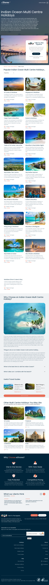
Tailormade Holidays (19, 548)
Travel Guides (20, 554)
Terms (22, 570)
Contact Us (45, 548)
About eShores (44, 545)
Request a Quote (36, 53)
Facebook (45, 564)
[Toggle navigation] (47, 3)
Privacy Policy (20, 567)
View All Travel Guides (24, 395)
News (46, 551)
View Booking (21, 561)
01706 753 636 (36, 57)
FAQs (46, 554)
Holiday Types (20, 551)
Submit (29, 538)
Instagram (45, 561)
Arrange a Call (34, 515)
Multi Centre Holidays (19, 545)
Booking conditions (19, 564)
